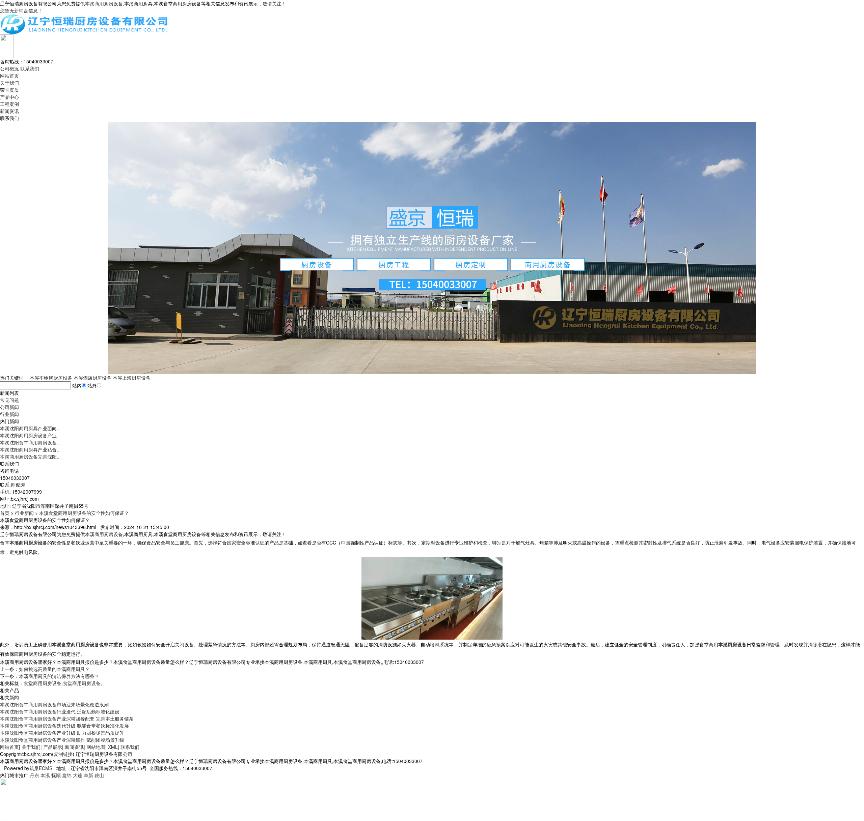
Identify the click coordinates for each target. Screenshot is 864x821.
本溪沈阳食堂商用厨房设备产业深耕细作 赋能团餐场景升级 (62, 739)
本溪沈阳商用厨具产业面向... (30, 428)
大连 (77, 775)
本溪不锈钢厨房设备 (51, 377)
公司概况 (9, 68)
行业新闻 (9, 414)
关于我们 (9, 82)
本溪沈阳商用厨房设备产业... (30, 435)
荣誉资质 (9, 89)
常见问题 (9, 400)
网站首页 (9, 75)
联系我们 (29, 68)
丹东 (34, 775)
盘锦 (67, 775)
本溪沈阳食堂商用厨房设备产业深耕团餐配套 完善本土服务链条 (67, 718)
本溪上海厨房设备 (132, 377)
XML (113, 746)
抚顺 (56, 775)
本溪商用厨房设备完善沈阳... (30, 456)
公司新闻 (9, 407)
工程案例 (9, 103)
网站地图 (95, 746)
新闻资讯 (9, 111)
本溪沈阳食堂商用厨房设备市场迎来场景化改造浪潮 (54, 704)
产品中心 (9, 96)
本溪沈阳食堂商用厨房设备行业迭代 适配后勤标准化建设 (59, 711)
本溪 (45, 775)
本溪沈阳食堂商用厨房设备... (30, 442)
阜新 (88, 775)
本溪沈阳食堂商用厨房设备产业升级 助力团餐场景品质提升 (62, 732)
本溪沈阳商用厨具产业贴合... (30, 449)
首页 (4, 512)
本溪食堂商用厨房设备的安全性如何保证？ (84, 512)
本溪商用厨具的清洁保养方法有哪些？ (59, 676)
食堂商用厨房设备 (42, 683)
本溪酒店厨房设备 (92, 377)
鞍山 (99, 775)
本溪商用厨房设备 (104, 3)
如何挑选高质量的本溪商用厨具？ (54, 669)
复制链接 (63, 754)
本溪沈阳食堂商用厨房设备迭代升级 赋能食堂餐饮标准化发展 (64, 725)
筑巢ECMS (40, 768)
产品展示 (52, 746)
